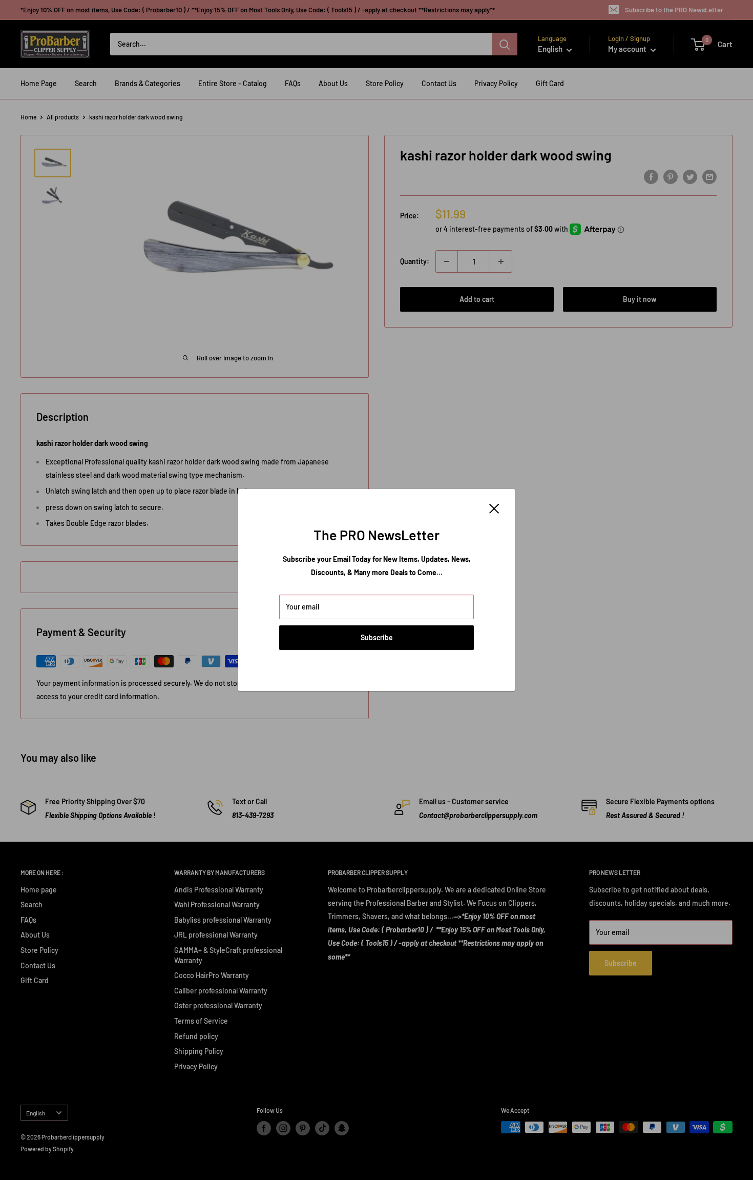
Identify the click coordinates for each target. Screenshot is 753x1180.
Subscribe (377, 637)
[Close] (494, 508)
